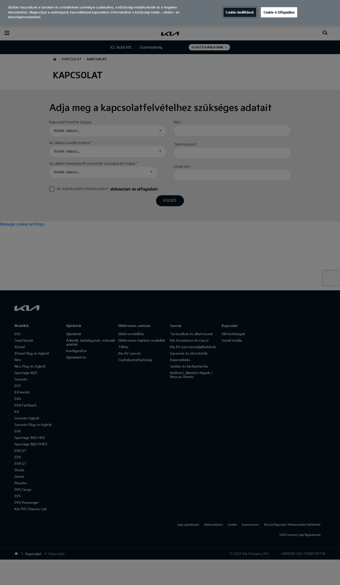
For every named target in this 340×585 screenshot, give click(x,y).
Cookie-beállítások (240, 12)
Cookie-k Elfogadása (279, 12)
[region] (170, 12)
